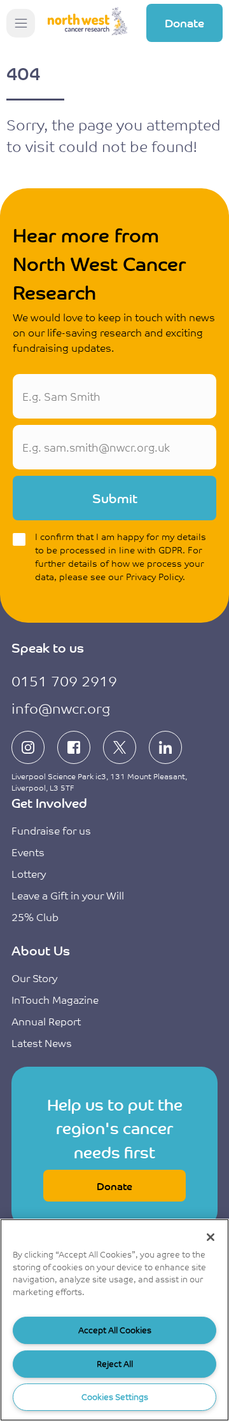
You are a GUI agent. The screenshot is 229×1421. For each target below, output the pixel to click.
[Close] (211, 1237)
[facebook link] (73, 747)
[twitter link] (119, 747)
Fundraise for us (51, 830)
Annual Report (46, 1021)
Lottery (28, 873)
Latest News (41, 1042)
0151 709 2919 (64, 680)
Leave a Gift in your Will (67, 895)
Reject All (115, 1363)
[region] (114, 1320)
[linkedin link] (165, 747)
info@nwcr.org (60, 707)
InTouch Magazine (55, 999)
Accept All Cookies (114, 1329)
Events (28, 852)
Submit (114, 498)
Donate (184, 22)
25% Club (35, 916)
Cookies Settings (114, 1396)
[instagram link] (28, 747)
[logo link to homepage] (87, 23)
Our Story (34, 978)
